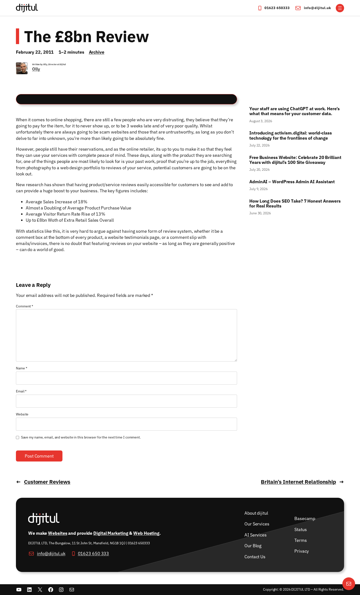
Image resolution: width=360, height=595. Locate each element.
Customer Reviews (47, 481)
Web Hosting (146, 533)
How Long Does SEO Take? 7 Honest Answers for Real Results (295, 204)
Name (21, 368)
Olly (36, 69)
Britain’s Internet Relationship (298, 481)
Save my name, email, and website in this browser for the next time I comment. (81, 437)
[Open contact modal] (348, 583)
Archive (96, 52)
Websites (57, 533)
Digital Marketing (110, 533)
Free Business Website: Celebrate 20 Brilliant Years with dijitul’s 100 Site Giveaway (295, 160)
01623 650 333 (93, 553)
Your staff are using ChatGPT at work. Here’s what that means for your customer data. (295, 111)
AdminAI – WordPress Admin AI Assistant (292, 181)
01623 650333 (277, 8)
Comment (24, 306)
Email (21, 391)
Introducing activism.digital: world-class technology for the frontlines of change (290, 136)
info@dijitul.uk (317, 8)
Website (22, 414)
